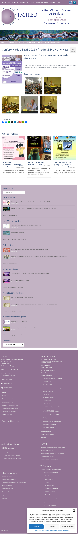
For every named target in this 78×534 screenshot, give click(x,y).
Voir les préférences (68, 526)
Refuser (52, 526)
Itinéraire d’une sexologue (17, 232)
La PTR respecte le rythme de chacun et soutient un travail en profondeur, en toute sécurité (34, 304)
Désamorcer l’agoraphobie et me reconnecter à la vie (24, 328)
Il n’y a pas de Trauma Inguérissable (20, 280)
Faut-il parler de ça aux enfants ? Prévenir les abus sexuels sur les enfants (30, 273)
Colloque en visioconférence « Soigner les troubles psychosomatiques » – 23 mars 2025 (33, 208)
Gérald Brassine (7, 387)
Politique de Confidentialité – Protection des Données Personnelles (52, 530)
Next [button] (74, 158)
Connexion (6, 424)
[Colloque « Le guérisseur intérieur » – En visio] (39, 148)
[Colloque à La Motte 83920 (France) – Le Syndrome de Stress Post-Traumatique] (64, 148)
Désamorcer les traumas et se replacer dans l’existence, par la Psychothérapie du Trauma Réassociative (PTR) (39, 256)
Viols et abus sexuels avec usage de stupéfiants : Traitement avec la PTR (29, 249)
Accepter (36, 526)
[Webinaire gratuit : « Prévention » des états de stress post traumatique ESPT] (13, 148)
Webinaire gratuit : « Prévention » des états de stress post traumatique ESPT (30, 202)
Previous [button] (3, 158)
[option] (13, 157)
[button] (74, 511)
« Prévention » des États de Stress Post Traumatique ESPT (26, 225)
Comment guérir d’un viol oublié (19, 321)
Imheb (11, 42)
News (15, 42)
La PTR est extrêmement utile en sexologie (22, 297)
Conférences (22, 42)
